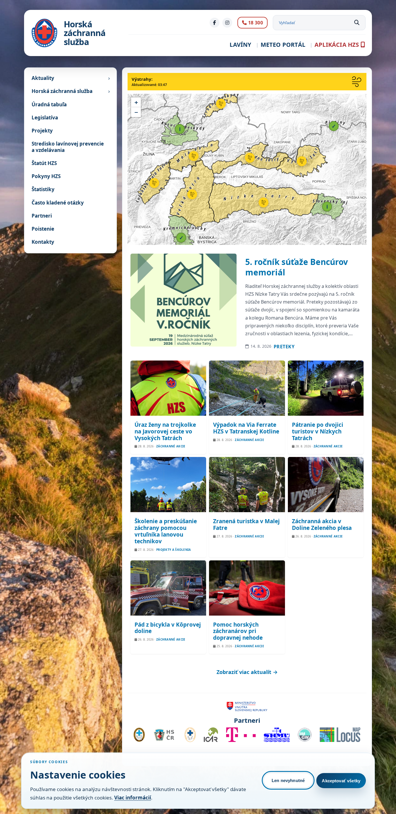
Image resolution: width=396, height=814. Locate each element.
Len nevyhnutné (288, 780)
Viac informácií (132, 797)
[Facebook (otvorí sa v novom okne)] (214, 23)
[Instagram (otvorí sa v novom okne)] (227, 23)
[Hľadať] (357, 23)
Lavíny (240, 45)
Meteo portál (283, 45)
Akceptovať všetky (341, 780)
